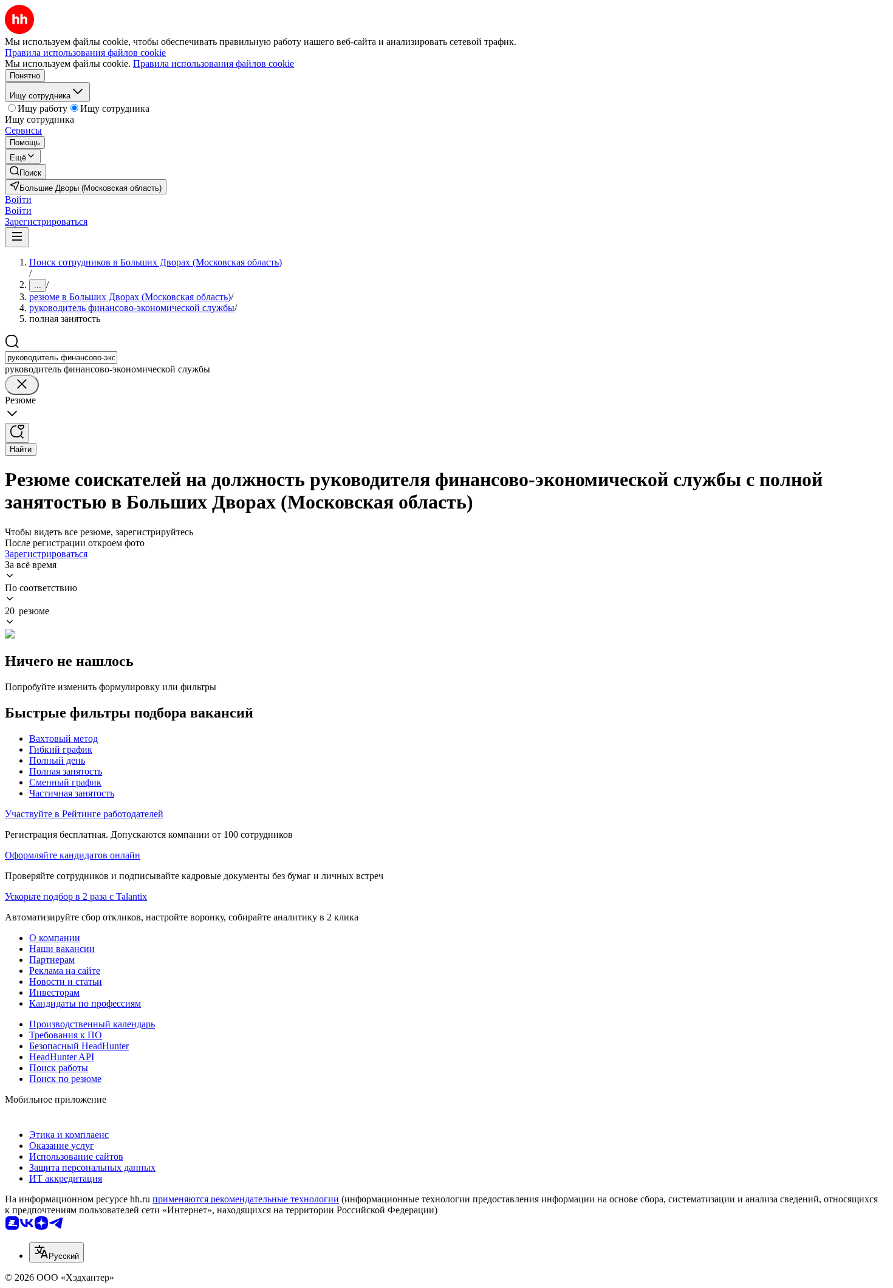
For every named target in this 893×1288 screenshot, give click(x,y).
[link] (25, 171)
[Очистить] (22, 385)
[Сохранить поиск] (17, 433)
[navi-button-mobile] (17, 237)
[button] (18, 199)
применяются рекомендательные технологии (245, 1199)
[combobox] (61, 357)
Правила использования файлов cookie (213, 63)
